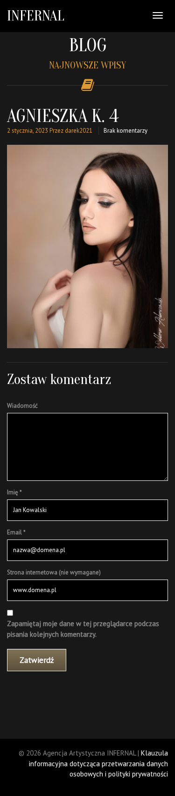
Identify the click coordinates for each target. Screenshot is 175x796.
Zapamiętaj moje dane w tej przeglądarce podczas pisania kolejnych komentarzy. (83, 629)
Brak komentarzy (125, 131)
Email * (16, 532)
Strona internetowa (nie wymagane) (54, 572)
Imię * (14, 492)
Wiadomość (22, 406)
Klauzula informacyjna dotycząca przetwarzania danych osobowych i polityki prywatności (98, 763)
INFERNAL (35, 15)
